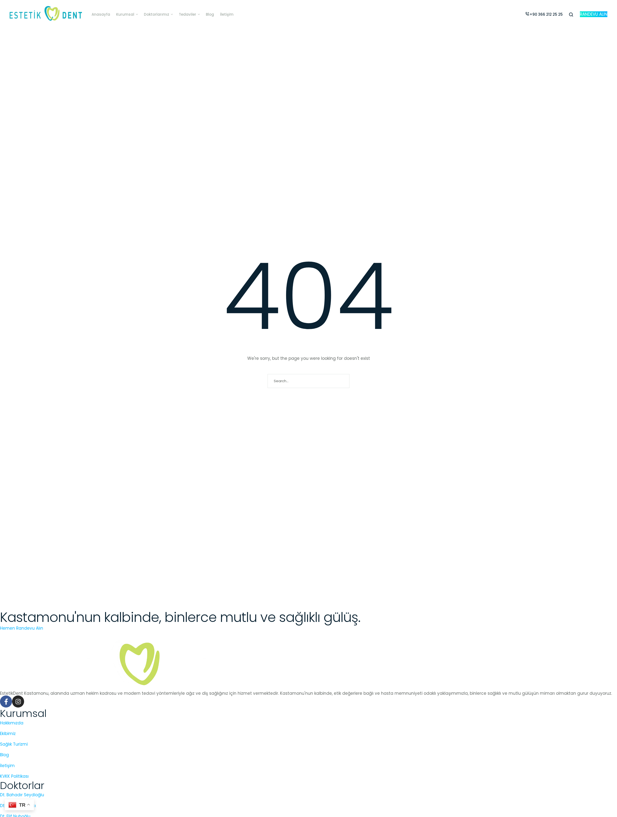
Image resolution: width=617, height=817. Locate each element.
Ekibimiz (8, 733)
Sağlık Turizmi (14, 744)
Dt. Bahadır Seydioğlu (22, 795)
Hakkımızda (11, 723)
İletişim (7, 766)
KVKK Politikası (14, 776)
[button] (137, 14)
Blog (4, 755)
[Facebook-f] (6, 701)
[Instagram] (18, 701)
